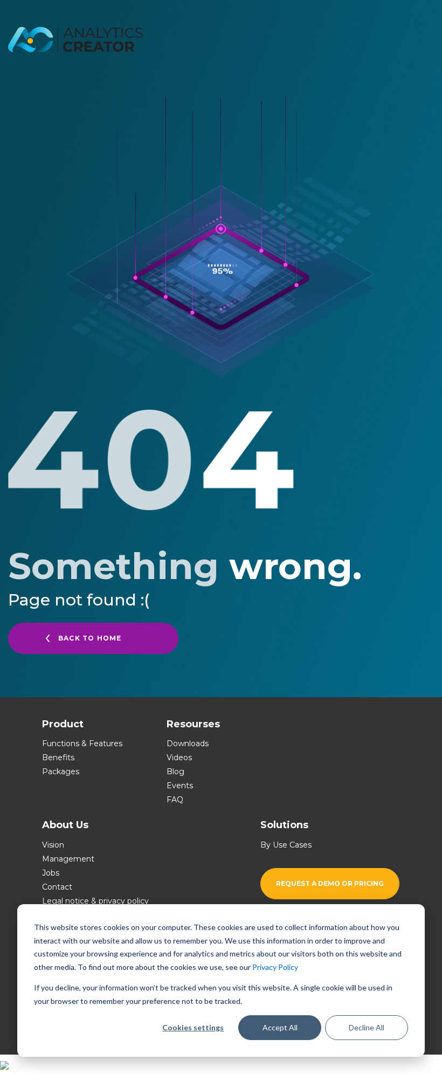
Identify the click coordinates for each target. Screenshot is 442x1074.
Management (68, 859)
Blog (175, 771)
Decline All (366, 1027)
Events (180, 785)
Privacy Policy (275, 967)
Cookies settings (193, 1027)
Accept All (280, 1027)
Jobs (50, 873)
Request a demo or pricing (330, 883)
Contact (57, 887)
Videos (179, 757)
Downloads (188, 743)
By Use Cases (286, 845)
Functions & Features (82, 743)
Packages (60, 771)
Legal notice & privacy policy (95, 901)
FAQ (175, 799)
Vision (53, 845)
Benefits (58, 757)
